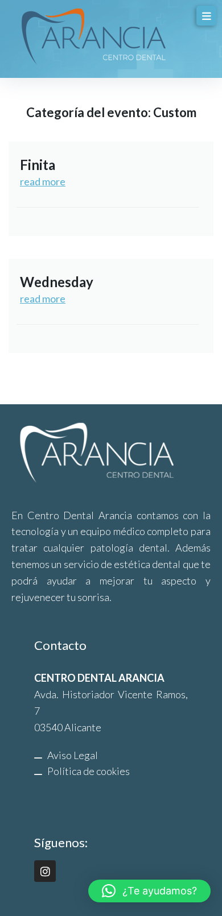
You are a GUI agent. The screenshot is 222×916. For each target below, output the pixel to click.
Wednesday (56, 281)
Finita (37, 164)
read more (42, 181)
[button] (149, 891)
